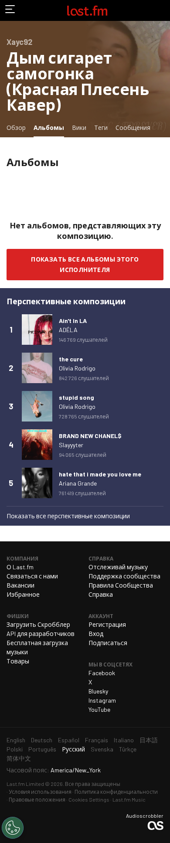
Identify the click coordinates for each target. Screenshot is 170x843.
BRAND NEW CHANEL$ (90, 435)
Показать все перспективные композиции (68, 516)
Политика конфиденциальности (116, 792)
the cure (71, 359)
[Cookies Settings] (13, 828)
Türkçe (127, 749)
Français (96, 740)
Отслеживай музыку (118, 567)
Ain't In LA (73, 320)
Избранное (23, 594)
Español (68, 740)
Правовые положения (37, 799)
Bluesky (98, 691)
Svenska (102, 749)
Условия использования (40, 792)
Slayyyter (71, 445)
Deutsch (41, 740)
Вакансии (20, 585)
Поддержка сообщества (124, 576)
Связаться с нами (32, 576)
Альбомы (51, 127)
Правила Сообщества (120, 585)
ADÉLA (68, 329)
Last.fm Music (129, 799)
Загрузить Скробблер (38, 624)
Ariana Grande (78, 483)
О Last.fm (20, 567)
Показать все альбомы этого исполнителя (85, 264)
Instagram (102, 700)
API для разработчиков (41, 633)
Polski (15, 749)
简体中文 (19, 758)
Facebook (101, 672)
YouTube (99, 709)
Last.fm (87, 10)
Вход (95, 633)
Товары (18, 661)
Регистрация (107, 624)
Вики (79, 127)
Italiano (124, 740)
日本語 (148, 740)
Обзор (16, 127)
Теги (101, 127)
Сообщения (133, 127)
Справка (100, 594)
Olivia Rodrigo (77, 368)
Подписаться (107, 642)
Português (42, 749)
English (16, 740)
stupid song (76, 397)
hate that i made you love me (100, 474)
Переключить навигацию (10, 10)
